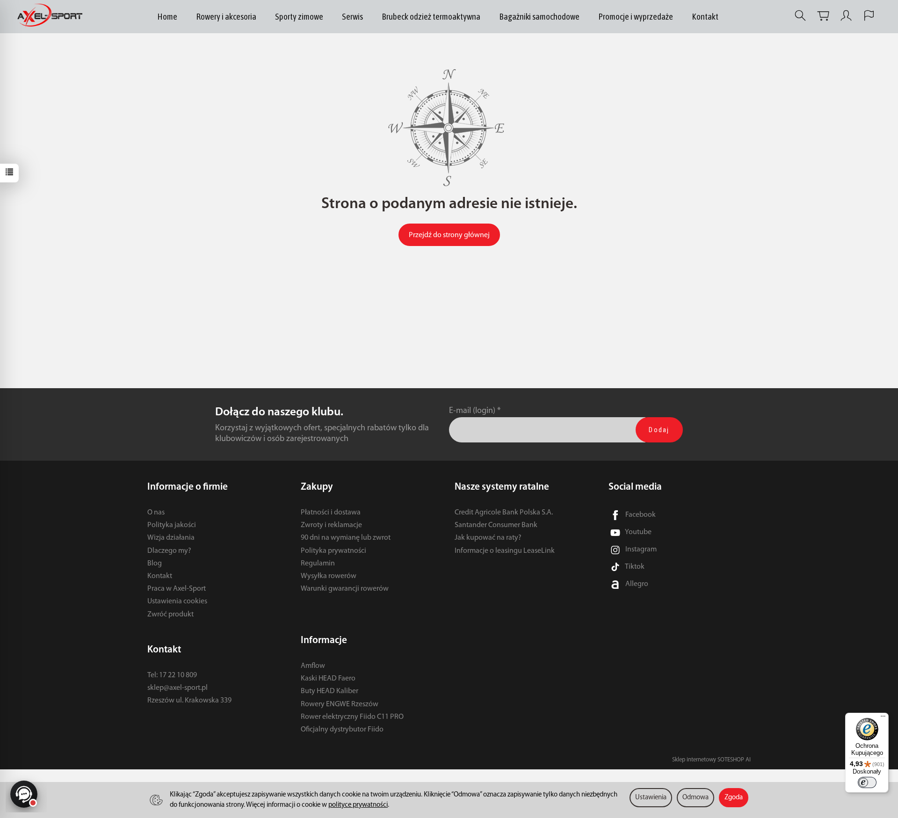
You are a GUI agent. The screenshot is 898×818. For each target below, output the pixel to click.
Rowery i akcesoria (226, 16)
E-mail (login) (472, 410)
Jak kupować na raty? (488, 538)
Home (167, 16)
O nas (156, 512)
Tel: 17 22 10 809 (172, 675)
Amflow (313, 666)
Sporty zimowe (299, 16)
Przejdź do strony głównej (449, 235)
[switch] (867, 782)
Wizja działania (171, 538)
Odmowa (695, 797)
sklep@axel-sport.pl (177, 688)
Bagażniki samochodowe (539, 16)
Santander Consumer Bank (496, 525)
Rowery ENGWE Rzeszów (339, 704)
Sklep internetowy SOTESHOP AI (711, 760)
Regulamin (318, 563)
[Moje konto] (846, 16)
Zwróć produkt (170, 614)
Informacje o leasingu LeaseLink (505, 551)
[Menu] (883, 718)
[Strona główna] (52, 16)
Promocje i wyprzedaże (635, 16)
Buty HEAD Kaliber (329, 691)
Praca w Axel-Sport (176, 589)
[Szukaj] (800, 16)
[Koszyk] (823, 16)
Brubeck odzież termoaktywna (431, 16)
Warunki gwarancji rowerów (345, 589)
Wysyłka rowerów (328, 576)
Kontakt (705, 16)
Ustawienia (650, 797)
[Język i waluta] (869, 16)
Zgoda (733, 797)
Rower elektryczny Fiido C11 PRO (352, 717)
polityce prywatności (358, 805)
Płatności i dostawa (331, 512)
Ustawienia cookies (177, 601)
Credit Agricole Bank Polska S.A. (504, 512)
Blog (154, 563)
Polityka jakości (171, 525)
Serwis (352, 16)
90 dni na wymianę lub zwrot (346, 538)
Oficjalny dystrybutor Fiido (342, 729)
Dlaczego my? (169, 551)
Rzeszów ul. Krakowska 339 (189, 700)
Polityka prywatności (333, 551)
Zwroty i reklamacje (331, 525)
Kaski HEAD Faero (328, 678)
